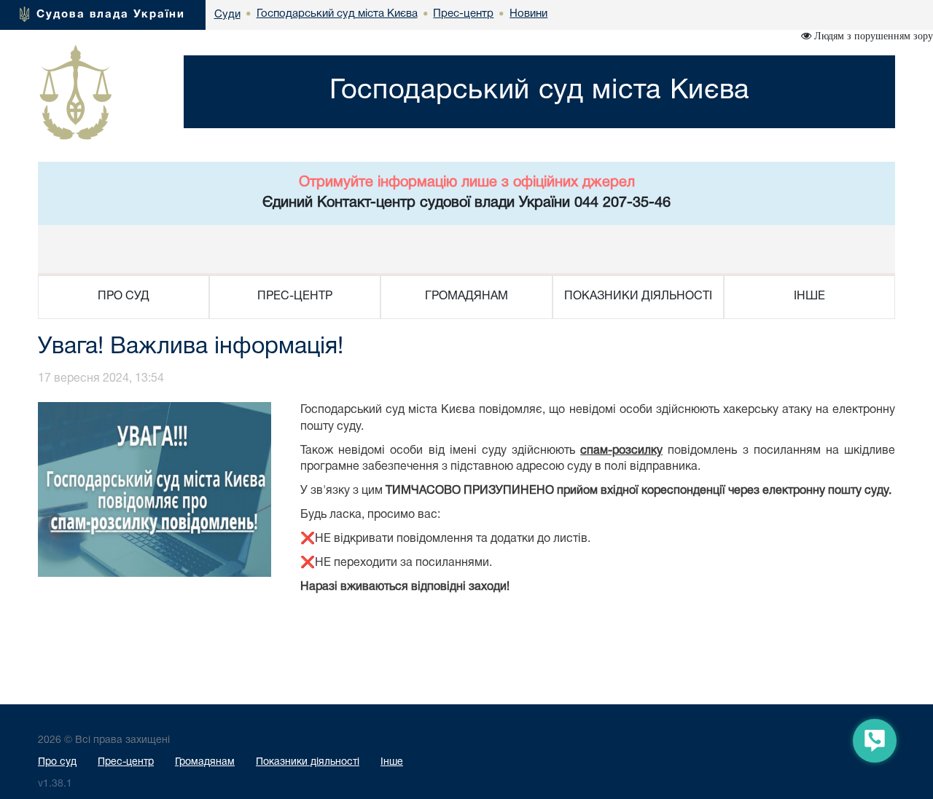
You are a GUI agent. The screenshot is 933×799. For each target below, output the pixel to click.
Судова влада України (110, 14)
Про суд (57, 762)
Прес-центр (126, 762)
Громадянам (205, 762)
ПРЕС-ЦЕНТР (294, 296)
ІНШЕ (809, 296)
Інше (391, 762)
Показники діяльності (307, 762)
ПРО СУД (123, 296)
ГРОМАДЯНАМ (466, 296)
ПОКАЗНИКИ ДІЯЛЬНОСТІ (638, 296)
